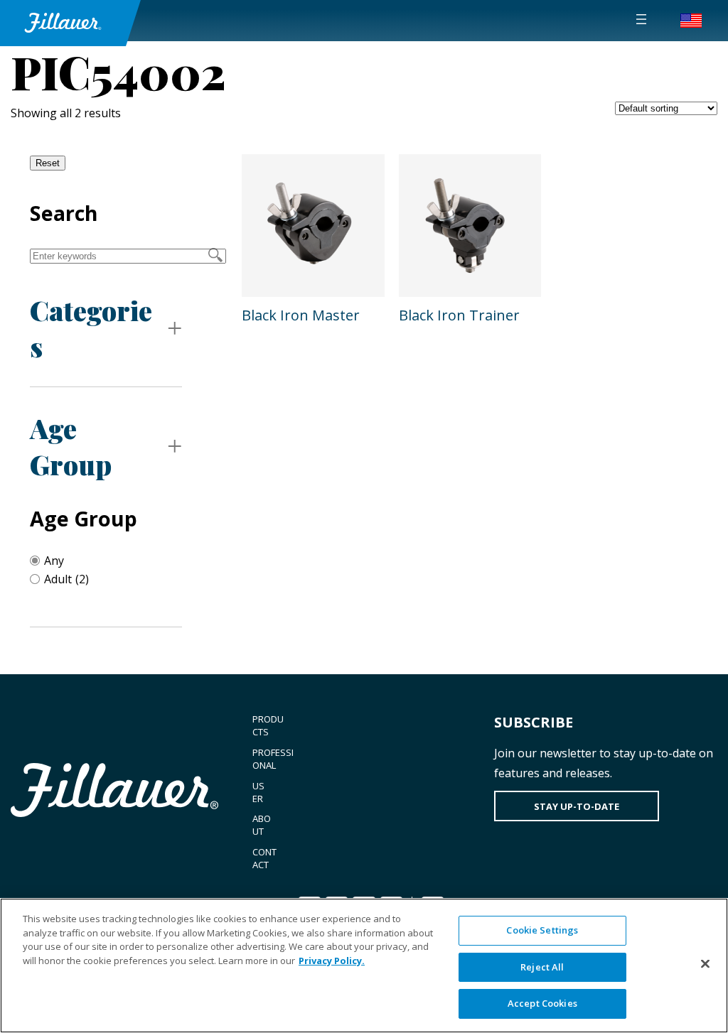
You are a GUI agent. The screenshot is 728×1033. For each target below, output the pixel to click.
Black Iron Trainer (459, 315)
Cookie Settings (542, 930)
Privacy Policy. (332, 960)
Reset (48, 163)
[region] (364, 965)
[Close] (705, 964)
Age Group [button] (71, 446)
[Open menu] (641, 19)
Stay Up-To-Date (576, 806)
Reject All (542, 967)
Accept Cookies (542, 1003)
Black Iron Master (301, 315)
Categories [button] (91, 328)
